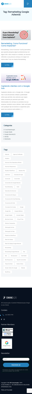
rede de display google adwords (13, 243)
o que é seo (20, 219)
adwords (7, 154)
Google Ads (8, 132)
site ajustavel (14, 255)
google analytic (8, 215)
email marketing (9, 186)
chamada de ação (18, 174)
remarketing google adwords (12, 251)
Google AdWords (19, 211)
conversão (7, 178)
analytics (7, 158)
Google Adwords (10, 134)
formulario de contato (10, 207)
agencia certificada (17, 154)
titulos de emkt (8, 263)
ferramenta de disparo (10, 194)
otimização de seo (9, 227)
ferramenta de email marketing (12, 199)
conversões (17, 178)
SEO (6, 136)
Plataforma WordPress (10, 235)
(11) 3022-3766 (9, 314)
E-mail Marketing (10, 129)
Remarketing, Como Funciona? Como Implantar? (14, 44)
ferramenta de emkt (10, 203)
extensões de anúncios (10, 190)
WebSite (7, 139)
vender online (20, 263)
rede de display (9, 239)
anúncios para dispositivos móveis (13, 162)
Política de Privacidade (6, 390)
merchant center (9, 219)
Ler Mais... (7, 65)
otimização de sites (10, 231)
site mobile (23, 255)
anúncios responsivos (10, 166)
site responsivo (9, 259)
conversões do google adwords (12, 182)
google (21, 207)
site (6, 255)
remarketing (8, 247)
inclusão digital (20, 215)
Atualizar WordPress (10, 170)
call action (7, 174)
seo (24, 251)
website (23, 267)
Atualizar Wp (22, 170)
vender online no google (11, 267)
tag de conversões (21, 259)
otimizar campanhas (10, 223)
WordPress (7, 272)
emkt (18, 186)
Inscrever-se (16, 365)
